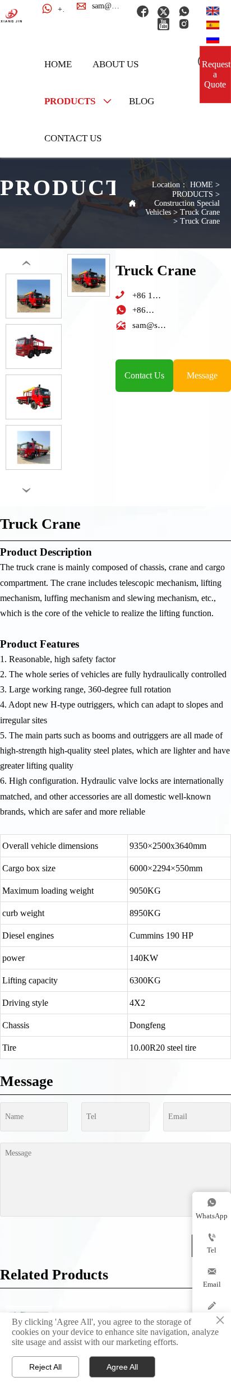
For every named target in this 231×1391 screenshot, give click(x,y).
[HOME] (11, 15)
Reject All (45, 1366)
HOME (201, 185)
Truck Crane (200, 212)
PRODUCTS (192, 194)
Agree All (122, 1366)
